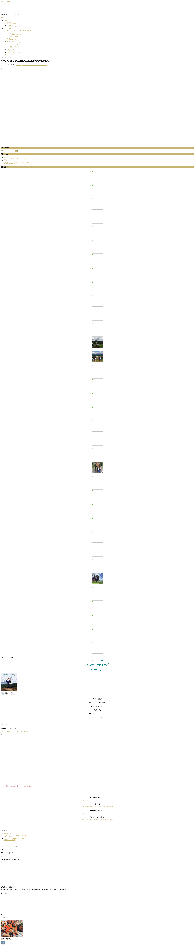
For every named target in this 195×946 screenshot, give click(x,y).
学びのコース (7, 28)
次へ (3, 68)
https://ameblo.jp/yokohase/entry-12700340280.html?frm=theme (97, 800)
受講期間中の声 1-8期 (15, 35)
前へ (3, 66)
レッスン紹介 (13, 31)
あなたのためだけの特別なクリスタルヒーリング (17, 162)
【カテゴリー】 (5, 914)
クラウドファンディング (10, 54)
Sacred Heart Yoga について (11, 23)
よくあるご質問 (14, 44)
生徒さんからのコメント (13, 52)
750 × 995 (18, 65)
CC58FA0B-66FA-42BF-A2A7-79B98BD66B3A (34, 65)
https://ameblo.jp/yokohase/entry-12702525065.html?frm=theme (97, 819)
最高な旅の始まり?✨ (9, 163)
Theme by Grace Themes (7, 939)
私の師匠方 (10, 25)
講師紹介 (12, 33)
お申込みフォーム (15, 36)
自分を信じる (7, 157)
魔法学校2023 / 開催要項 (16, 46)
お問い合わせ (7, 57)
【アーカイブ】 (5, 853)
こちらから (13, 893)
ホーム (5, 20)
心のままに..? (7, 160)
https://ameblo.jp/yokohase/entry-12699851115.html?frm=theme (97, 806)
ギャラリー (7, 55)
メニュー (3, 17)
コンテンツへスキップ (7, 1)
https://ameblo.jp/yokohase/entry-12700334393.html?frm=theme (97, 813)
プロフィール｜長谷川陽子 (14, 27)
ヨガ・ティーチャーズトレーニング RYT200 (19, 30)
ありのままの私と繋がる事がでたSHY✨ (15, 159)
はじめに (9, 22)
